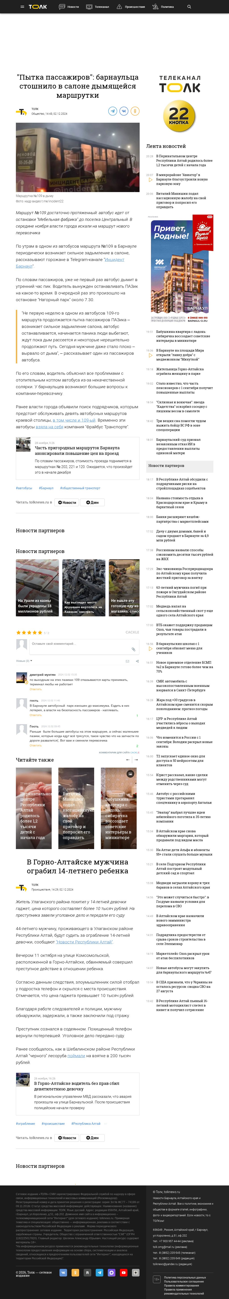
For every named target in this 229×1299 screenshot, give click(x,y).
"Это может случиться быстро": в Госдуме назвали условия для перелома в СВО (182, 901)
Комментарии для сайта (119, 752)
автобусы (24, 488)
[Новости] (66, 502)
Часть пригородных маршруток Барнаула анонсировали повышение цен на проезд (77, 450)
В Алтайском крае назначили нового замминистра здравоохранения (180, 920)
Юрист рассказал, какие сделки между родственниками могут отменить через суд (182, 779)
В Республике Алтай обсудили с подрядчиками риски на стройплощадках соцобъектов (182, 483)
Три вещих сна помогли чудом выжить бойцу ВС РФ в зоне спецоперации (181, 425)
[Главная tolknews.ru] (38, 7)
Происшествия (135, 6)
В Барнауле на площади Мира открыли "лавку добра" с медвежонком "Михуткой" (180, 354)
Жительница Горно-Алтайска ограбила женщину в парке (180, 371)
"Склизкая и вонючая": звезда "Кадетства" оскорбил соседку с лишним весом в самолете (181, 406)
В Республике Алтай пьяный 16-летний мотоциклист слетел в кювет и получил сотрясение (182, 1005)
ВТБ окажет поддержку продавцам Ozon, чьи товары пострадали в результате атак (184, 629)
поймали (76, 1055)
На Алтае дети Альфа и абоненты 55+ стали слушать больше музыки (184, 852)
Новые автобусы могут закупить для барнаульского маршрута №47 (184, 970)
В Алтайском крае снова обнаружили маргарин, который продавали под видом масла (182, 835)
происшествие (53, 1123)
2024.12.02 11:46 (50, 700)
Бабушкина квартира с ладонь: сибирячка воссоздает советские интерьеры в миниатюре (118, 818)
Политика (167, 6)
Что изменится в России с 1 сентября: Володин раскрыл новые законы (184, 741)
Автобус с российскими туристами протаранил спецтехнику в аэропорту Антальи (184, 798)
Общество (38, 113)
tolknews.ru (172, 1192)
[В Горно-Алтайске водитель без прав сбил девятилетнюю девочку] (23, 1094)
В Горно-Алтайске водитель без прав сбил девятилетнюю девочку (76, 1086)
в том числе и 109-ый (74, 420)
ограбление (25, 1123)
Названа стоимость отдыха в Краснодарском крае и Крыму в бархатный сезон (181, 502)
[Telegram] (112, 111)
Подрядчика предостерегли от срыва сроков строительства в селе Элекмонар (181, 939)
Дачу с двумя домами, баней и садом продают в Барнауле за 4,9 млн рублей (182, 535)
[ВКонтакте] (123, 111)
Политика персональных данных (185, 1277)
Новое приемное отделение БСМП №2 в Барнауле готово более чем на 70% (184, 666)
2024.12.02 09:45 (50, 726)
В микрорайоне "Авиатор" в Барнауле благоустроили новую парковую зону (182, 179)
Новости (73, 6)
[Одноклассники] (135, 111)
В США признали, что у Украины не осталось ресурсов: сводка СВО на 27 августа (184, 986)
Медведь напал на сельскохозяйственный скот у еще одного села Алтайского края (184, 610)
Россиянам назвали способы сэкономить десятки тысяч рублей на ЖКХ (184, 554)
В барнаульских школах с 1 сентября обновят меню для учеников (179, 648)
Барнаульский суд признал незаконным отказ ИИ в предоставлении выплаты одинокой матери (178, 446)
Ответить (36, 689)
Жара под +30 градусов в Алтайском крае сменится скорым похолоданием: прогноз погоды (184, 704)
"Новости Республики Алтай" (84, 942)
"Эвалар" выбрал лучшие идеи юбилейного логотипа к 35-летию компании (183, 816)
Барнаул (46, 488)
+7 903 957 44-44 (170, 1241)
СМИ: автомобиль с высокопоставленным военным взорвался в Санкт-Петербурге (183, 685)
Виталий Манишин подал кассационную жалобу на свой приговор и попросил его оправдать (78, 815)
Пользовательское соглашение (184, 1281)
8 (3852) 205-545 (169, 1252)
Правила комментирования (181, 1285)
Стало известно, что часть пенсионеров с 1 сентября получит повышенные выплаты (184, 387)
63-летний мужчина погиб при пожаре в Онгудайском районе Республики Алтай (181, 592)
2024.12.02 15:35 (67, 674)
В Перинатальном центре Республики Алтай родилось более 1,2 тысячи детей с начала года (37, 812)
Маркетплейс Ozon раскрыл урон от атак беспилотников (183, 955)
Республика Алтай (85, 1123)
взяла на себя (49, 426)
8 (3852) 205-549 (169, 1258)
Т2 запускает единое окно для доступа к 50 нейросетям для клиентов (180, 760)
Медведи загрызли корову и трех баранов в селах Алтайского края (183, 885)
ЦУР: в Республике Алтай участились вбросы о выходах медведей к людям (180, 723)
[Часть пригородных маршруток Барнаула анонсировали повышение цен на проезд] (23, 458)
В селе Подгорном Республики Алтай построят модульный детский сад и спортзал (181, 868)
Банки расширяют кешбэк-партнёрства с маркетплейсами (182, 519)
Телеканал (102, 6)
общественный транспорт (80, 488)
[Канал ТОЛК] (92, 502)
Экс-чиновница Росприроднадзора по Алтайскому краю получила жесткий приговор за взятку (184, 573)
